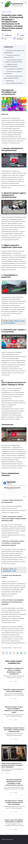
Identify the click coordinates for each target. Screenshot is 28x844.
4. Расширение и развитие (14, 69)
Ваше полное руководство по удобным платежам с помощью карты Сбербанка (12, 765)
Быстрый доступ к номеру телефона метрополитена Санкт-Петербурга (14, 802)
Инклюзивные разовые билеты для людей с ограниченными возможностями (14, 729)
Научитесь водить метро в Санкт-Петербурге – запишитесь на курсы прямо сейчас (14, 709)
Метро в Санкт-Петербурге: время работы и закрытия (14, 820)
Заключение (10, 80)
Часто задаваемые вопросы (14, 83)
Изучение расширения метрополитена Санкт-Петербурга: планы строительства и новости (14, 782)
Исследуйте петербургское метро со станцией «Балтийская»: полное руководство (14, 671)
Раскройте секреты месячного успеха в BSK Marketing (14, 690)
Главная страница (6, 11)
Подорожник (17, 4)
